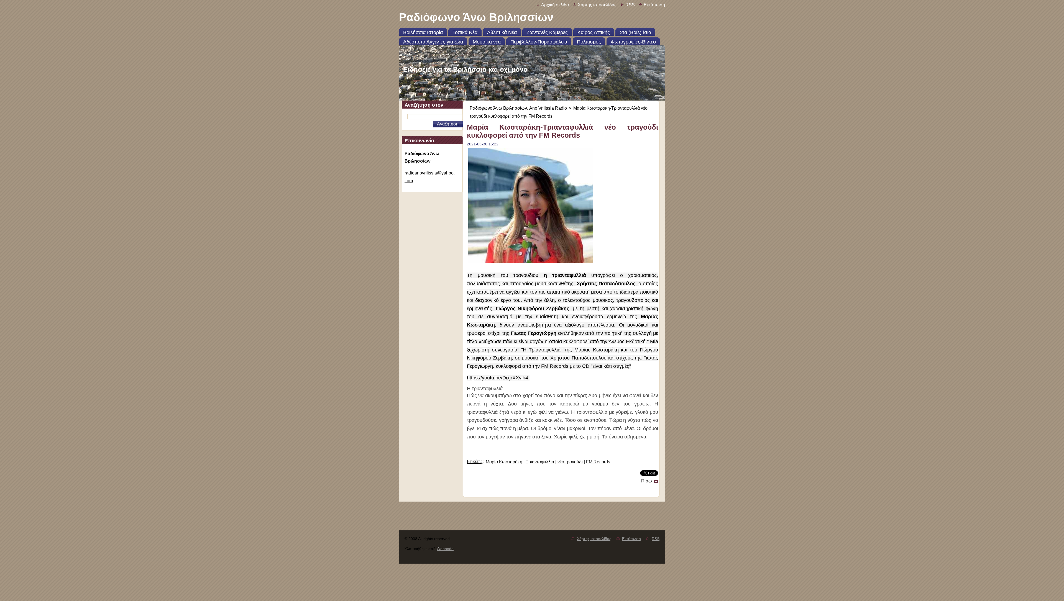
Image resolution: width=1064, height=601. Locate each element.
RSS (630, 4)
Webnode (445, 548)
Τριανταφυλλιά (540, 461)
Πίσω (646, 481)
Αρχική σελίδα (555, 4)
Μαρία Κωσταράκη (504, 461)
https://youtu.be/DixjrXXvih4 (497, 378)
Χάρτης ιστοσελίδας (597, 4)
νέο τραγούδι (570, 461)
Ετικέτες (475, 461)
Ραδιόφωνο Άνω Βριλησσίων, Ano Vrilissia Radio (518, 108)
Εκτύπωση (654, 4)
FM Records (598, 461)
